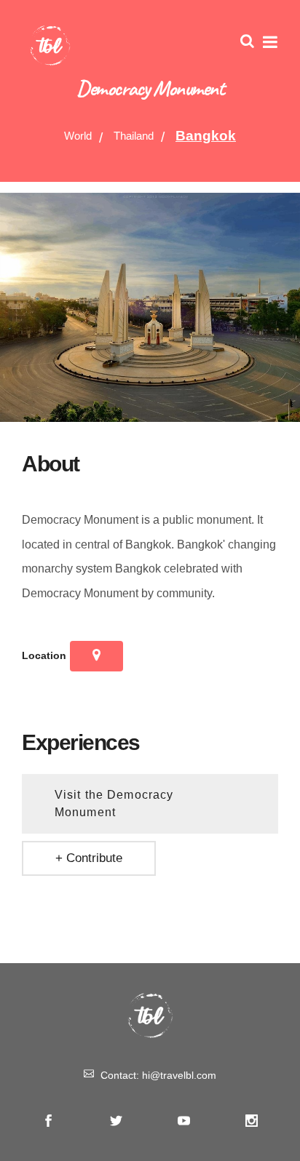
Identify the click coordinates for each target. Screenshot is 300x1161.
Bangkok (205, 135)
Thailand (134, 135)
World (78, 135)
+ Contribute (88, 858)
